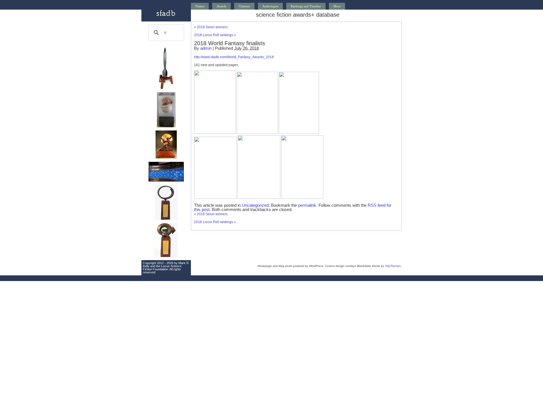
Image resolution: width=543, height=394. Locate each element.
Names (199, 6)
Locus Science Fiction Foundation (162, 267)
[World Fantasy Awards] (166, 157)
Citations (244, 6)
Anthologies (270, 6)
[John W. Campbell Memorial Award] (166, 219)
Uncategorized (255, 205)
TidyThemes (393, 265)
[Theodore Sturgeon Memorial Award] (166, 256)
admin (206, 48)
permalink (307, 205)
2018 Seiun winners (211, 27)
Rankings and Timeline (306, 6)
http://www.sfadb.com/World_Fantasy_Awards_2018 (234, 57)
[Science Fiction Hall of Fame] (166, 180)
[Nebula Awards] (166, 126)
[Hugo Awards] (166, 88)
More (337, 6)
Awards (221, 6)
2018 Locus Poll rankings (215, 35)
